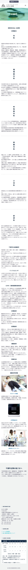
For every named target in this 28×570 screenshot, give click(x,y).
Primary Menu (25, 5)
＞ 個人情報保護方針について (8, 533)
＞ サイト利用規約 (5, 531)
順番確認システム (14, 1)
